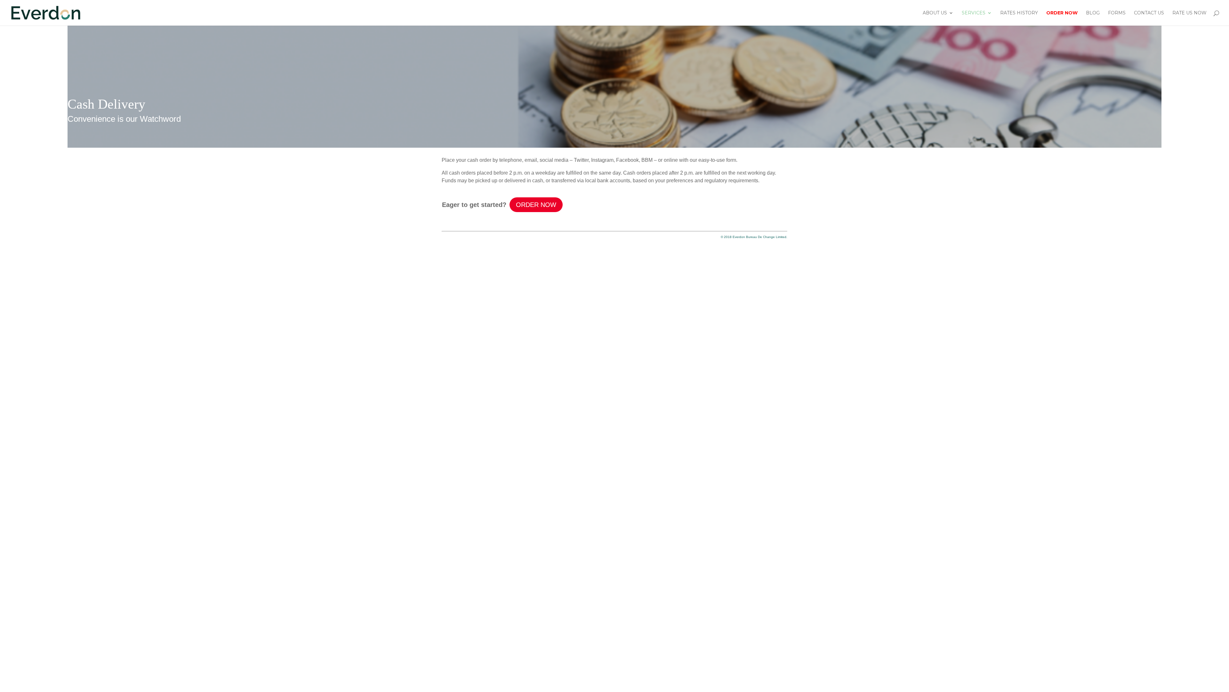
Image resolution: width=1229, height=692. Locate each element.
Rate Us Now (1189, 13)
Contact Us (1149, 13)
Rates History (1019, 13)
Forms (1117, 13)
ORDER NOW (536, 204)
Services (973, 13)
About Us (935, 13)
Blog (1093, 13)
